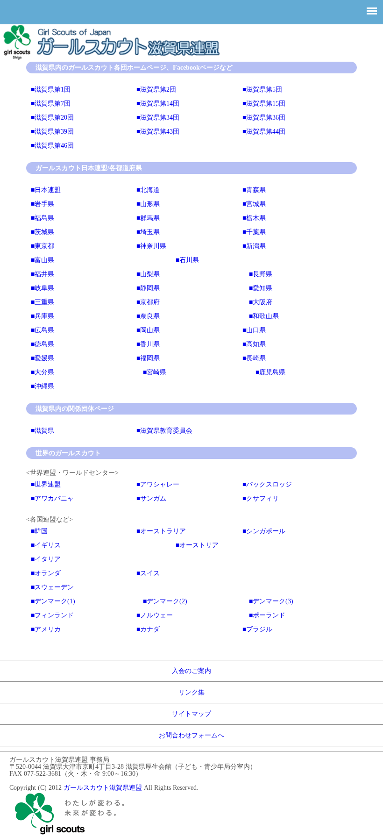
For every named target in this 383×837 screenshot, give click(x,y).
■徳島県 (42, 344)
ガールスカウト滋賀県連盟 (103, 787)
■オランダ (46, 573)
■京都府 (148, 302)
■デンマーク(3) (271, 601)
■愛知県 (260, 288)
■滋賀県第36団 (263, 117)
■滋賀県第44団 (263, 131)
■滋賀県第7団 (51, 103)
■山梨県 (148, 274)
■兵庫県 (42, 316)
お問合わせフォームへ (191, 735)
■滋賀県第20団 (52, 117)
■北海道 (148, 189)
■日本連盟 (46, 189)
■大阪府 (260, 302)
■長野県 (260, 274)
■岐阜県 (42, 288)
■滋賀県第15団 (263, 103)
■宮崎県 (154, 372)
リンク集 (191, 692)
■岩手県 (42, 203)
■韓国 (39, 531)
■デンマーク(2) (165, 601)
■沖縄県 (42, 386)
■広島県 (42, 330)
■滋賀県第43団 (157, 131)
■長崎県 (254, 358)
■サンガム (151, 498)
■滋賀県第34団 (157, 117)
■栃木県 (254, 218)
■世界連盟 (46, 484)
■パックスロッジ (267, 484)
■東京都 (42, 246)
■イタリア (46, 559)
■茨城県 (42, 232)
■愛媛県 (42, 358)
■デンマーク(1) (53, 601)
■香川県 (148, 344)
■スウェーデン (52, 587)
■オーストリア (197, 545)
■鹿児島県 (270, 372)
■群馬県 (148, 218)
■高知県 (254, 344)
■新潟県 (254, 246)
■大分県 (42, 372)
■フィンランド (52, 615)
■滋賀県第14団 (157, 103)
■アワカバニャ (52, 498)
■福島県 (42, 218)
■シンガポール (263, 531)
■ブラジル (257, 629)
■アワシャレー (157, 484)
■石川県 (187, 260)
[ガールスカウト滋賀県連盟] (112, 58)
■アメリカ (46, 629)
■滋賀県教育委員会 (164, 430)
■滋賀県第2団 (156, 89)
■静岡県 (148, 288)
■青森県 (254, 189)
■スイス (148, 573)
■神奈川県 (151, 246)
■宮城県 (254, 203)
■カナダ (148, 629)
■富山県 (42, 260)
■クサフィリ (260, 498)
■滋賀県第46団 (52, 145)
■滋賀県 (42, 430)
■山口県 (254, 330)
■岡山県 (148, 330)
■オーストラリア (161, 531)
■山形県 (148, 203)
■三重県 (42, 302)
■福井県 (42, 274)
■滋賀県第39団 (52, 131)
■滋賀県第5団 (262, 89)
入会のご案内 (191, 670)
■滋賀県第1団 (51, 89)
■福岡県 (148, 358)
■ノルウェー (154, 615)
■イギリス (46, 545)
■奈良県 (148, 316)
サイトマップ (191, 713)
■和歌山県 (264, 316)
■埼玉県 (148, 232)
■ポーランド (267, 615)
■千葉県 (254, 232)
